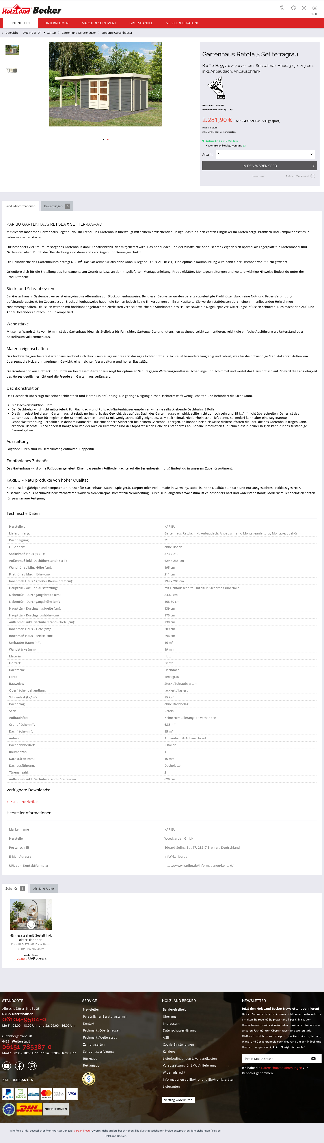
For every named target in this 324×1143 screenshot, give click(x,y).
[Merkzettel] (293, 8)
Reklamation (92, 1065)
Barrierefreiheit (174, 1009)
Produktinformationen (20, 206)
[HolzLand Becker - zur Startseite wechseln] (31, 9)
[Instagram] (33, 1066)
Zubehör (14, 888)
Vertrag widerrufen (178, 1100)
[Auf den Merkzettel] (31, 925)
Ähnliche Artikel (43, 888)
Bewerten (258, 176)
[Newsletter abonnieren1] (314, 1058)
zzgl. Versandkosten (225, 131)
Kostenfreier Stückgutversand (225, 145)
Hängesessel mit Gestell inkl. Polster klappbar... (31, 942)
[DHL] (29, 1109)
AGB (166, 1037)
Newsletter (91, 1009)
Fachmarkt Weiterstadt (100, 1037)
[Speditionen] (56, 1109)
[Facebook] (21, 1066)
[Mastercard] (46, 1094)
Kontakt (88, 1023)
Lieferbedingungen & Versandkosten (190, 1058)
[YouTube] (8, 1066)
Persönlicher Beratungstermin (105, 1016)
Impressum (171, 1023)
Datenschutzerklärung (179, 1030)
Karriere (169, 1051)
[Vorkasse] (33, 1094)
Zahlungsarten (94, 1044)
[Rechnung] (21, 1094)
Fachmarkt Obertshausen (102, 1030)
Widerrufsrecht (174, 1072)
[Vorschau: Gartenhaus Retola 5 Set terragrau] (12, 49)
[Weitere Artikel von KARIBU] (216, 88)
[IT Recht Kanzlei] (91, 1078)
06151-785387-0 (27, 1046)
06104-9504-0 (24, 1019)
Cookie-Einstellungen (178, 1044)
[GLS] (8, 1109)
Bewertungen (56, 206)
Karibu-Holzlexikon (24, 802)
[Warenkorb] (316, 8)
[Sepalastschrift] (59, 1094)
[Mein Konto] (304, 8)
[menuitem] (283, 7)
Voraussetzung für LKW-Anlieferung (189, 1065)
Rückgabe (90, 1058)
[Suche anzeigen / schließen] (282, 8)
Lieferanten (171, 1086)
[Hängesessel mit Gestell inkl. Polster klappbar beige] (31, 914)
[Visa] (72, 1094)
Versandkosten (83, 1130)
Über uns (170, 1016)
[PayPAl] (8, 1094)
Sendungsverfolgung (98, 1051)
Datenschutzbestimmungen (281, 1068)
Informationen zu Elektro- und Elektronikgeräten (198, 1079)
